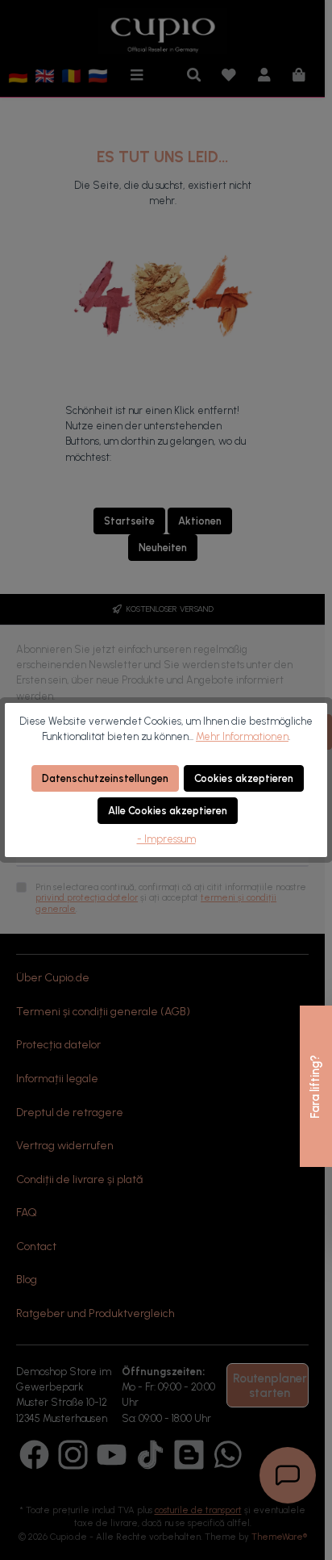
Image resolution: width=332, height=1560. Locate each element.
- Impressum (166, 839)
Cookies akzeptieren (243, 778)
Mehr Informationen (242, 736)
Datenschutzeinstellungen (105, 778)
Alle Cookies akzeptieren (167, 811)
